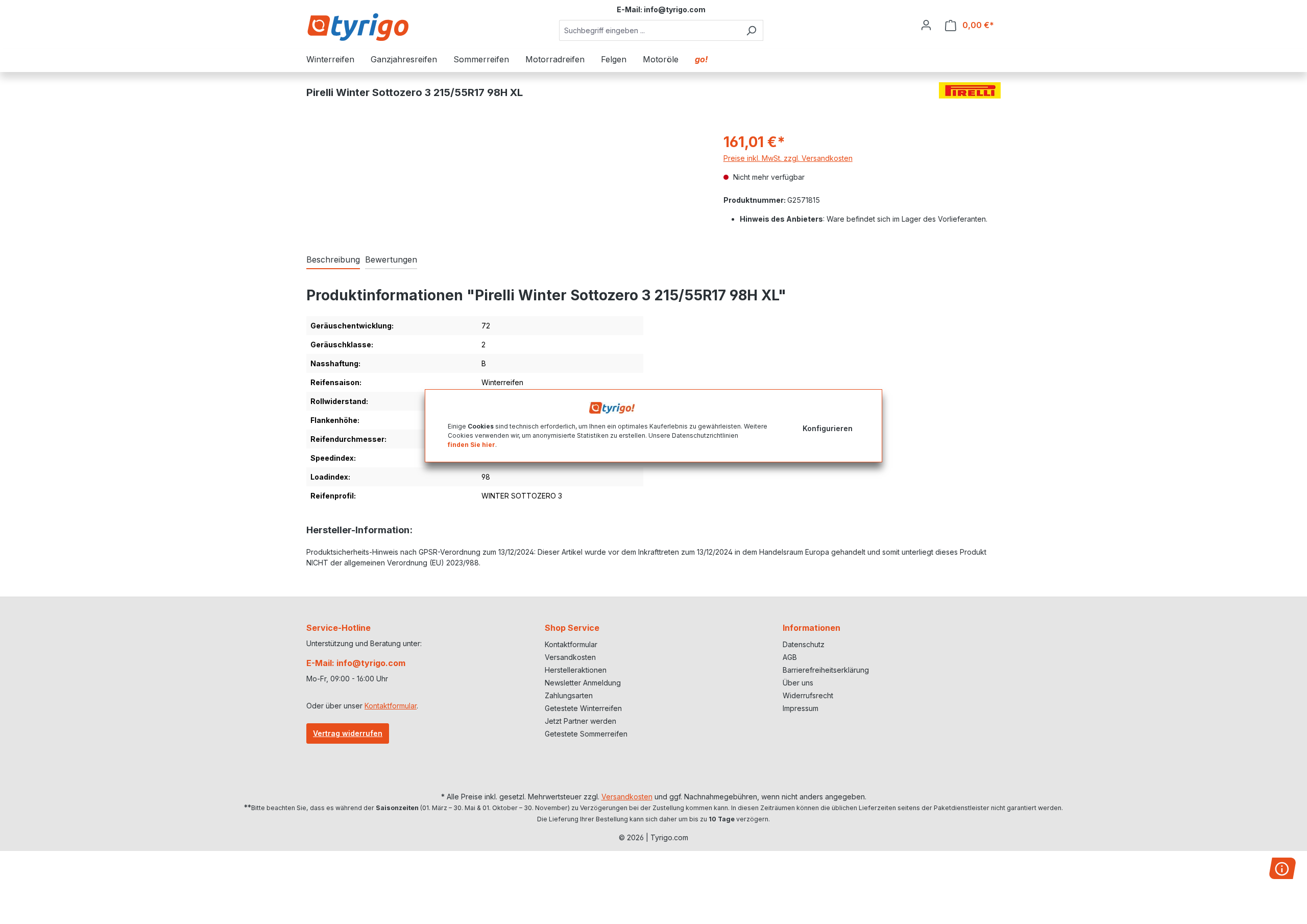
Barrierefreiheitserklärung (826, 670)
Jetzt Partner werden (580, 721)
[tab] (333, 260)
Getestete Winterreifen (583, 708)
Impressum (800, 708)
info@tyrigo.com (675, 9)
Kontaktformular (391, 705)
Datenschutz (804, 644)
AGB (790, 657)
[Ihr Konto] (926, 25)
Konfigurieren (828, 427)
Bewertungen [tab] (391, 259)
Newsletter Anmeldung (583, 682)
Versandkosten (570, 657)
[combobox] (649, 30)
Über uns (798, 682)
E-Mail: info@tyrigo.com (355, 663)
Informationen (811, 628)
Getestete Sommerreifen (586, 733)
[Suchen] (751, 30)
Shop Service (572, 628)
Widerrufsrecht (808, 695)
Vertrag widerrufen (347, 733)
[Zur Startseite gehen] (357, 26)
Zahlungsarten (569, 695)
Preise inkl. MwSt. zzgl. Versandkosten (788, 158)
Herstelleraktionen (576, 670)
